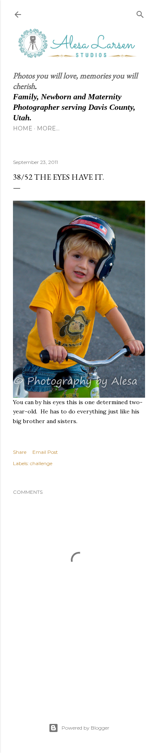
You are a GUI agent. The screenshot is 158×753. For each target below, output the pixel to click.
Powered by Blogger (85, 728)
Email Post (45, 452)
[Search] (140, 13)
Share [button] (19, 452)
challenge (41, 463)
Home (22, 128)
